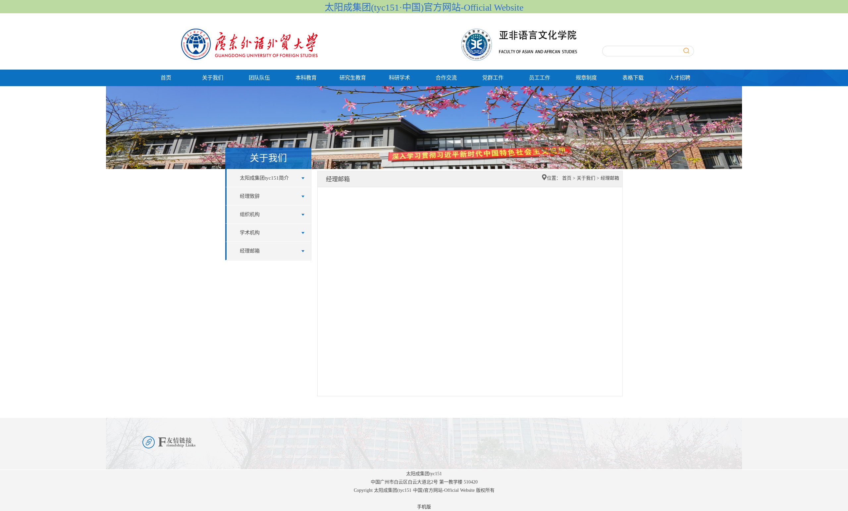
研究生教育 (353, 78)
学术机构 (250, 232)
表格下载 (633, 78)
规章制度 (586, 78)
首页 (166, 78)
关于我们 (212, 78)
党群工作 (493, 78)
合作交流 (446, 78)
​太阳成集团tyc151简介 (264, 178)
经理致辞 (250, 196)
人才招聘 (679, 78)
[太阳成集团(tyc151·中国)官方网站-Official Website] (374, 29)
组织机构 (250, 214)
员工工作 (539, 78)
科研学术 (399, 78)
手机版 (424, 506)
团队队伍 (259, 78)
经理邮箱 (250, 251)
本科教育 (306, 78)
